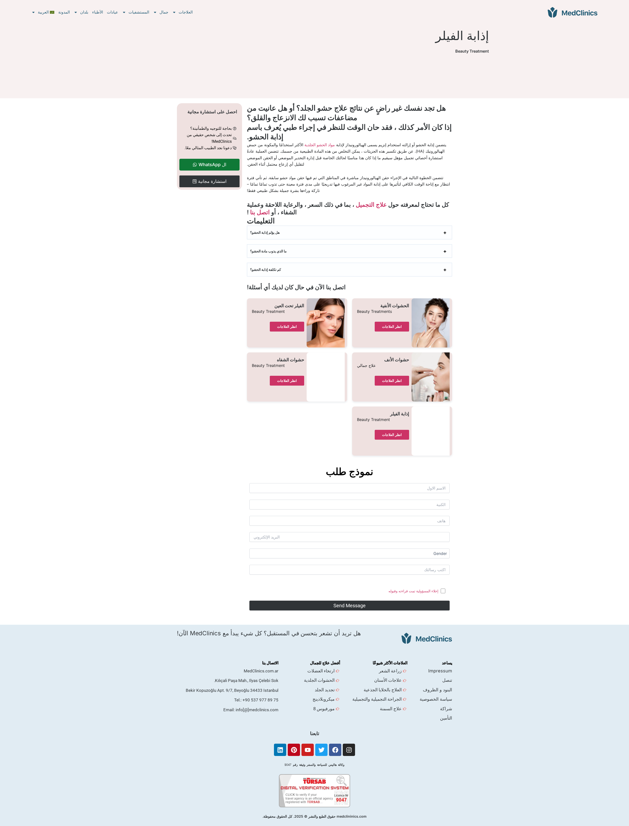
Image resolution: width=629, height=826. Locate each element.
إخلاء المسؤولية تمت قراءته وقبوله (413, 591)
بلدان (84, 12)
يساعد (447, 662)
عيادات (112, 12)
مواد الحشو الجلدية (319, 144)
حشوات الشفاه (290, 359)
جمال (163, 12)
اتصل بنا (260, 212)
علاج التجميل (371, 204)
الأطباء (97, 12)
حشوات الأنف (396, 359)
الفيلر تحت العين (289, 305)
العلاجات (186, 12)
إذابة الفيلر (399, 413)
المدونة (64, 12)
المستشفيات (139, 12)
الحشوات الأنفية (394, 305)
